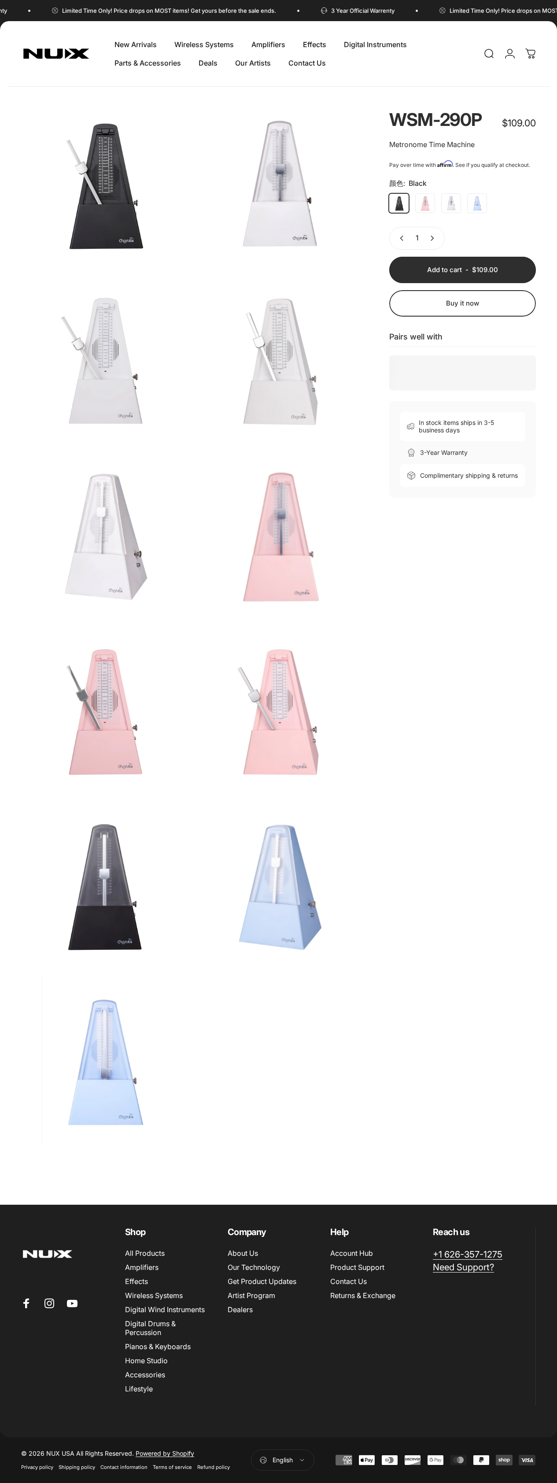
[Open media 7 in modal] (279, 709)
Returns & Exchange (362, 1295)
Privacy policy (37, 1467)
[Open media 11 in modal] (104, 1060)
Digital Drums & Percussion (150, 1328)
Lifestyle (139, 1388)
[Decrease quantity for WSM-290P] (400, 238)
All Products (145, 1253)
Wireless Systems (154, 1295)
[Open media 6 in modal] (104, 709)
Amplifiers (142, 1267)
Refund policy (213, 1467)
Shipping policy (77, 1467)
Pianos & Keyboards (158, 1346)
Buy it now (462, 303)
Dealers (240, 1309)
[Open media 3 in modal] (279, 359)
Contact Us (348, 1281)
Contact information (124, 1467)
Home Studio (146, 1360)
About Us (243, 1253)
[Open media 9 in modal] (104, 183)
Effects (136, 1281)
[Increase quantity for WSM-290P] (434, 238)
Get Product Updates (262, 1281)
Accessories (145, 1374)
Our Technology (254, 1267)
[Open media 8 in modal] (104, 884)
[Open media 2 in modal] (104, 359)
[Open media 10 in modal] (279, 884)
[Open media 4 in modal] (104, 534)
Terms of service (172, 1467)
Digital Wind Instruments (165, 1309)
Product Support (357, 1267)
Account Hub (351, 1253)
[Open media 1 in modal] (279, 183)
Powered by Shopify (165, 1453)
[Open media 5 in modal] (279, 534)
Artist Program (251, 1295)
